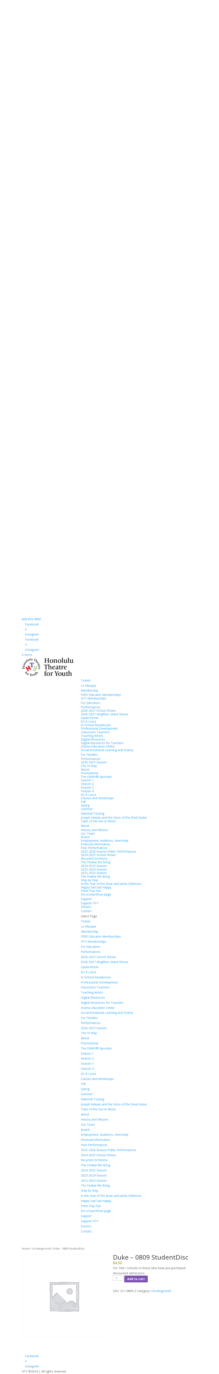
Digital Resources (93, 739)
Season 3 (87, 787)
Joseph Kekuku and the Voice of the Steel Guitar (114, 817)
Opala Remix (89, 718)
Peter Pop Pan (91, 891)
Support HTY (89, 903)
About (85, 769)
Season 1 (87, 780)
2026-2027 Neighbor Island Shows (104, 714)
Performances (91, 707)
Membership (89, 690)
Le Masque (88, 685)
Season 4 (87, 791)
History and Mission (94, 830)
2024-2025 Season (94, 866)
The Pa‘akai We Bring (95, 862)
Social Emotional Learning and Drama (107, 750)
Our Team (88, 833)
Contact (86, 911)
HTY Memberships (93, 698)
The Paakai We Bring (95, 876)
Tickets (86, 680)
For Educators (90, 703)
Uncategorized (41, 1248)
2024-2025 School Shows (98, 855)
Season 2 (87, 784)
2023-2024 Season (94, 869)
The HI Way (89, 766)
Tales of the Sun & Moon (98, 821)
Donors (86, 907)
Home (26, 1248)
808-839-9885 (31, 619)
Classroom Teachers (95, 732)
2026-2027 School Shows (98, 710)
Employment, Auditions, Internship (104, 840)
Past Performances (94, 848)
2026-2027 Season (94, 762)
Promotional (89, 773)
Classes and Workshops (97, 798)
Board (85, 837)
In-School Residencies (96, 725)
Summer (87, 809)
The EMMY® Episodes (96, 777)
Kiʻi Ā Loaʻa (88, 721)
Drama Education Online (98, 746)
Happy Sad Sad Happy (96, 887)
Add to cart (136, 1279)
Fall (83, 802)
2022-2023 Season (94, 873)
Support (86, 899)
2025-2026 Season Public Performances (108, 851)
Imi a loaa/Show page (96, 894)
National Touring (92, 813)
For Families (89, 754)
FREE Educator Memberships (101, 695)
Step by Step (89, 880)
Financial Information (95, 844)
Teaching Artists (92, 736)
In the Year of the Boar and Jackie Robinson (111, 884)
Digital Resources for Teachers (102, 743)
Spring (85, 805)
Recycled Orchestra (94, 858)
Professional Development (99, 728)
